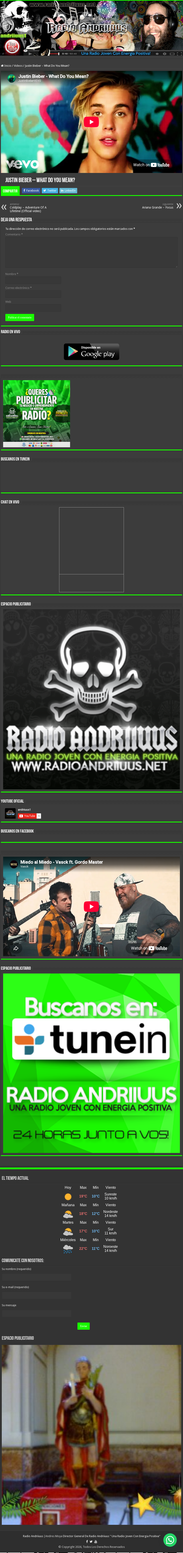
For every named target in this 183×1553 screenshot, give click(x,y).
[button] (170, 1540)
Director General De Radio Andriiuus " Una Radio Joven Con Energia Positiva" (111, 1536)
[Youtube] (96, 1541)
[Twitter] (91, 1541)
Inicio (7, 65)
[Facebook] (87, 1541)
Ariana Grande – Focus (157, 206)
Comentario (14, 234)
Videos (18, 65)
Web (8, 301)
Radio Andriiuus (33, 1536)
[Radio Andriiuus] (91, 28)
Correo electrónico (18, 288)
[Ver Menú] (5, 11)
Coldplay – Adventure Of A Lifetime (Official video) (28, 208)
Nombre (11, 274)
